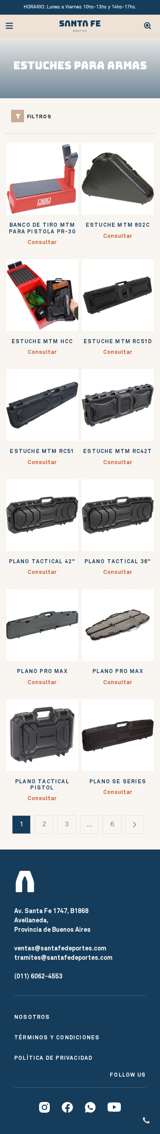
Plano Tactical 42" (42, 561)
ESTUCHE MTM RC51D (118, 341)
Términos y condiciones (57, 1037)
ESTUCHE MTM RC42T (117, 451)
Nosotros (32, 1017)
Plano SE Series (117, 781)
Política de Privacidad (53, 1058)
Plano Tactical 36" (118, 561)
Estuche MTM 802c (118, 225)
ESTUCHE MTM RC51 (42, 451)
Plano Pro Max (42, 671)
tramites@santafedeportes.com (63, 958)
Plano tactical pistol (42, 784)
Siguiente (135, 828)
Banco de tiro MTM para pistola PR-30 (42, 228)
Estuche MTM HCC (42, 341)
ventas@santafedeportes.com (60, 948)
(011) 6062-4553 (38, 976)
